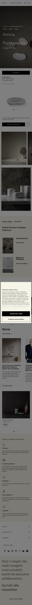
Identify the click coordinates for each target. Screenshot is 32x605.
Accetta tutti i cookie (16, 313)
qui (10, 307)
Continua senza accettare (16, 319)
